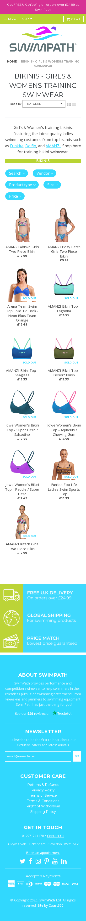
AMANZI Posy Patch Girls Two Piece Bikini (64, 251)
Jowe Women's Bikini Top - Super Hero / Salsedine (22, 430)
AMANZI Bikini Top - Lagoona (64, 308)
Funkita (16, 145)
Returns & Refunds (43, 785)
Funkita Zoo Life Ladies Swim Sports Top (64, 489)
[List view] (74, 104)
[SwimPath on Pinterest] (46, 861)
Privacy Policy (43, 790)
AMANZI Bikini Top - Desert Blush (64, 373)
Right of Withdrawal (43, 806)
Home (12, 61)
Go (77, 756)
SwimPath (47, 900)
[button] (16, 173)
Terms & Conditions (43, 801)
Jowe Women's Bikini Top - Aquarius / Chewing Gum (64, 430)
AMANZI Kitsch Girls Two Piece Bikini (22, 546)
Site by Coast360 (51, 905)
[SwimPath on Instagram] (38, 861)
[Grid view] (69, 104)
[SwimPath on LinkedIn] (64, 861)
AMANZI (53, 145)
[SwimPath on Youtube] (55, 861)
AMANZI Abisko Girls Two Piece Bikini (22, 249)
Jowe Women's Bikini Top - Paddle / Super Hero (22, 489)
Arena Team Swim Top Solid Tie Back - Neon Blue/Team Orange (22, 313)
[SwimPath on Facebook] (30, 861)
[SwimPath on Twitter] (22, 861)
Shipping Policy (43, 812)
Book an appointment (43, 852)
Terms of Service (43, 795)
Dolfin (30, 145)
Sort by (15, 104)
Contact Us (55, 835)
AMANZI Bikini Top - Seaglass (22, 373)
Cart (75, 19)
